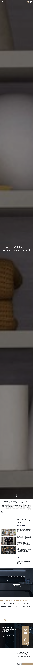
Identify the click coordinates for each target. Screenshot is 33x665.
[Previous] (2, 619)
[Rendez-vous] (28, 2)
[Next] (5, 619)
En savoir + (16, 585)
